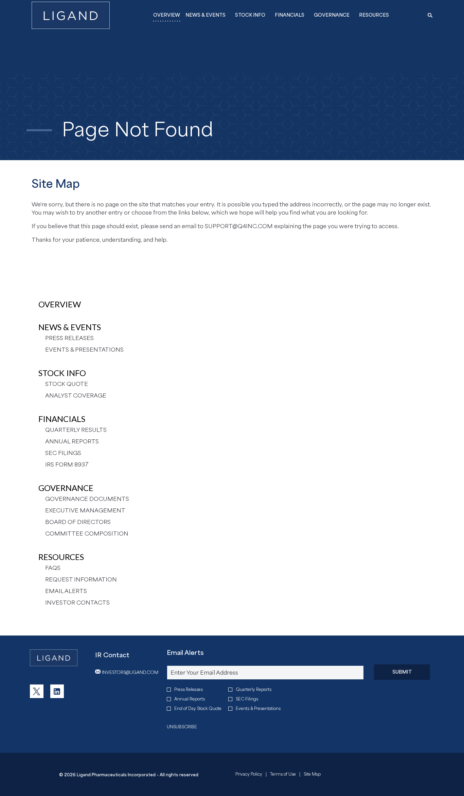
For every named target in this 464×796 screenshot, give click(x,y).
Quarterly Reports (253, 689)
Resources (61, 557)
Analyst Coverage (75, 395)
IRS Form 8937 (67, 464)
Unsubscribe (182, 726)
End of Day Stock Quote (197, 708)
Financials (61, 419)
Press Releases (69, 338)
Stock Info (62, 373)
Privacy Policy (248, 775)
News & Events (69, 327)
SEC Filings (63, 453)
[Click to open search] (428, 15)
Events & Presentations (84, 349)
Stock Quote (66, 383)
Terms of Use (283, 775)
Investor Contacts (77, 602)
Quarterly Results (76, 429)
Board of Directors (78, 522)
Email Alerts (66, 591)
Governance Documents (87, 498)
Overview (59, 304)
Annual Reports (72, 441)
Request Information (81, 579)
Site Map (312, 775)
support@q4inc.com (239, 226)
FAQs (52, 567)
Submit (402, 672)
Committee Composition (86, 533)
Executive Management (85, 510)
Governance (65, 488)
